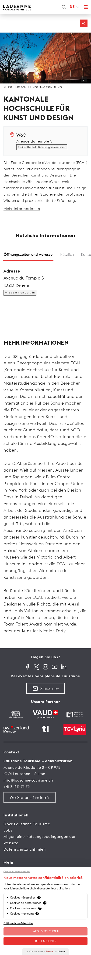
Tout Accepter (45, 941)
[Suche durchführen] (63, 7)
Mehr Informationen (22, 208)
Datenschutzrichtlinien (25, 849)
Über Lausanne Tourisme (27, 824)
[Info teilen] (84, 23)
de (72, 7)
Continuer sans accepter (17, 871)
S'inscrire (49, 688)
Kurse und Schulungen (22, 87)
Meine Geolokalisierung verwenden (42, 147)
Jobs (8, 830)
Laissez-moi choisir (46, 931)
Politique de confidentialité (18, 923)
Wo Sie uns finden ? (29, 797)
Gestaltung (52, 87)
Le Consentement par (45, 951)
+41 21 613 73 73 (17, 786)
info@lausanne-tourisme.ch (28, 780)
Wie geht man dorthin (20, 292)
